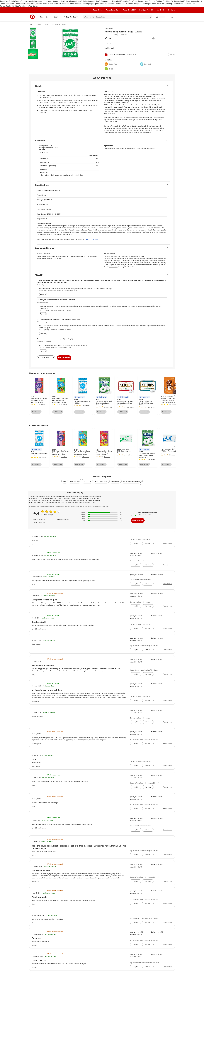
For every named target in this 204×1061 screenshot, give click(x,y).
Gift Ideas (62, 4)
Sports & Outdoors (156, 1)
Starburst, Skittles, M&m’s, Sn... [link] (132, 481)
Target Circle (24, 6)
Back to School (20, 1)
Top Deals (142, 4)
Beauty (135, 1)
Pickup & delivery (71, 17)
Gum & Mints (55, 24)
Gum (64, 24)
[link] (111, 34)
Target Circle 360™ (129, 10)
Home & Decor (69, 1)
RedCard (15, 6)
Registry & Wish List (146, 10)
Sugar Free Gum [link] (74, 481)
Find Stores (33, 6)
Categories (44, 17)
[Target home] (32, 16)
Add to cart (110, 48)
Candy (46, 24)
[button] (111, 35)
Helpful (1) (60, 290)
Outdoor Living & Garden (97, 1)
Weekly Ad (164, 4)
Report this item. (92, 239)
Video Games (25, 4)
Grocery (109, 1)
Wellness (174, 1)
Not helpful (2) (62, 310)
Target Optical (94, 4)
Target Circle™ (98, 10)
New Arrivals (116, 4)
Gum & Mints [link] (87, 481)
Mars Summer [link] (115, 481)
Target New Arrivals (7, 1)
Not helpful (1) (68, 290)
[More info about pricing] (153, 38)
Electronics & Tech (13, 4)
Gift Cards (70, 4)
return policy (113, 267)
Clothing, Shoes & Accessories (52, 1)
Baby (131, 1)
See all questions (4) (46, 358)
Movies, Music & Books (38, 4)
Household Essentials (120, 1)
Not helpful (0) (63, 347)
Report (76, 290)
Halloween (36, 1)
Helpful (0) (54, 310)
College (29, 1)
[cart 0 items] (172, 17)
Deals (102, 4)
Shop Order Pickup (175, 4)
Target (31, 24)
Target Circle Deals (153, 4)
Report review (167, 543)
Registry (9, 6)
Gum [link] (64, 481)
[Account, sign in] (161, 17)
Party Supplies (53, 4)
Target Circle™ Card (112, 10)
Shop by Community (81, 4)
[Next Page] (174, 395)
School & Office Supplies (187, 1)
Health (168, 1)
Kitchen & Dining (81, 1)
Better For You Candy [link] (101, 481)
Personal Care (143, 1)
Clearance (108, 4)
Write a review (137, 520)
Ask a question (64, 358)
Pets (164, 1)
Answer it (43, 294)
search (150, 17)
